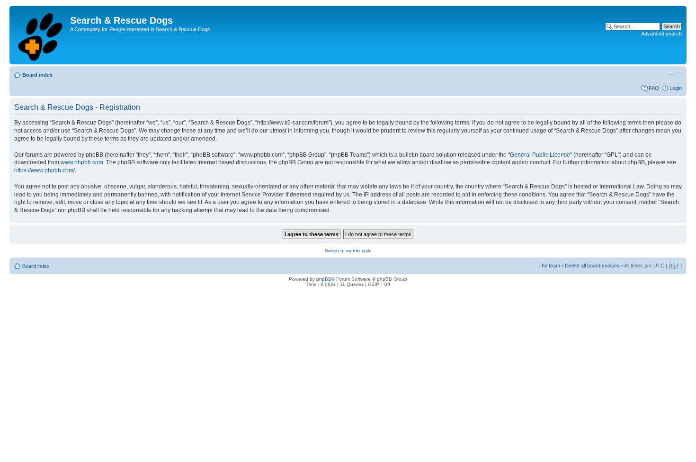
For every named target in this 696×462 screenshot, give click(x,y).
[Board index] (41, 35)
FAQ (654, 88)
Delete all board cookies (592, 265)
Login (675, 88)
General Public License (540, 154)
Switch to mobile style (348, 250)
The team (549, 265)
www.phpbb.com (82, 162)
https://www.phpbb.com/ (44, 170)
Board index (37, 75)
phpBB (323, 279)
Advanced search (661, 33)
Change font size (675, 73)
